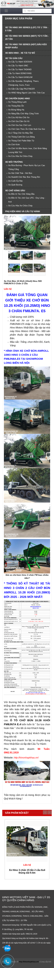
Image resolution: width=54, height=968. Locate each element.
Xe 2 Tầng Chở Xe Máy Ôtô (20, 133)
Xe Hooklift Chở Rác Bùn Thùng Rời (24, 177)
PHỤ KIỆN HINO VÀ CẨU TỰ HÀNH (22, 211)
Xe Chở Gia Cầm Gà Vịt (18, 121)
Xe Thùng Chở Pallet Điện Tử (21, 141)
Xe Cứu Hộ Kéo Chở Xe (18, 117)
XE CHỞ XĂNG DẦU (15, 190)
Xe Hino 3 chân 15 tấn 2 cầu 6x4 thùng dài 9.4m (27, 871)
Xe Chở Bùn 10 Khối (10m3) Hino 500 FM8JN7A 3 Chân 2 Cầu (23, 282)
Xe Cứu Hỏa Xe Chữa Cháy (20, 156)
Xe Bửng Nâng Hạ (16, 110)
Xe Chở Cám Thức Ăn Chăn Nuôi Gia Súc (26, 129)
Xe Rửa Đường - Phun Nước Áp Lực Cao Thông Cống (26, 167)
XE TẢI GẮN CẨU (13, 58)
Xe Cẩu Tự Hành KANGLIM (20, 77)
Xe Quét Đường (15, 185)
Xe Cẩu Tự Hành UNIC (18, 65)
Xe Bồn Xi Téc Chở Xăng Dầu (21, 194)
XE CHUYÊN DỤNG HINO (17, 98)
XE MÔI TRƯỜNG (14, 162)
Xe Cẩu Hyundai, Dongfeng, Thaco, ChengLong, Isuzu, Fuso (23, 83)
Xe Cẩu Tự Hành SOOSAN (20, 62)
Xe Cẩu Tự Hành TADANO (20, 69)
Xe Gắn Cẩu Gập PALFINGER (21, 89)
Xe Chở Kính (14, 144)
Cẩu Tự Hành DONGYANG (20, 73)
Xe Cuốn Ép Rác (15, 181)
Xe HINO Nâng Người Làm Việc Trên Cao (26, 93)
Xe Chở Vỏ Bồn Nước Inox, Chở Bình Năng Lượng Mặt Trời (27, 150)
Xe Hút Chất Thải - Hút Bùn (20, 173)
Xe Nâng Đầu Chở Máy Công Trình (23, 113)
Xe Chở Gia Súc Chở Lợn (19, 125)
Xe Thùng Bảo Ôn (16, 106)
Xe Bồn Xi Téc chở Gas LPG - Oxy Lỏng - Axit (26, 200)
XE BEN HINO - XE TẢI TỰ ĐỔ (20, 53)
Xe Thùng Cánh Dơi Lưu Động (21, 137)
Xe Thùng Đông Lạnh (17, 102)
